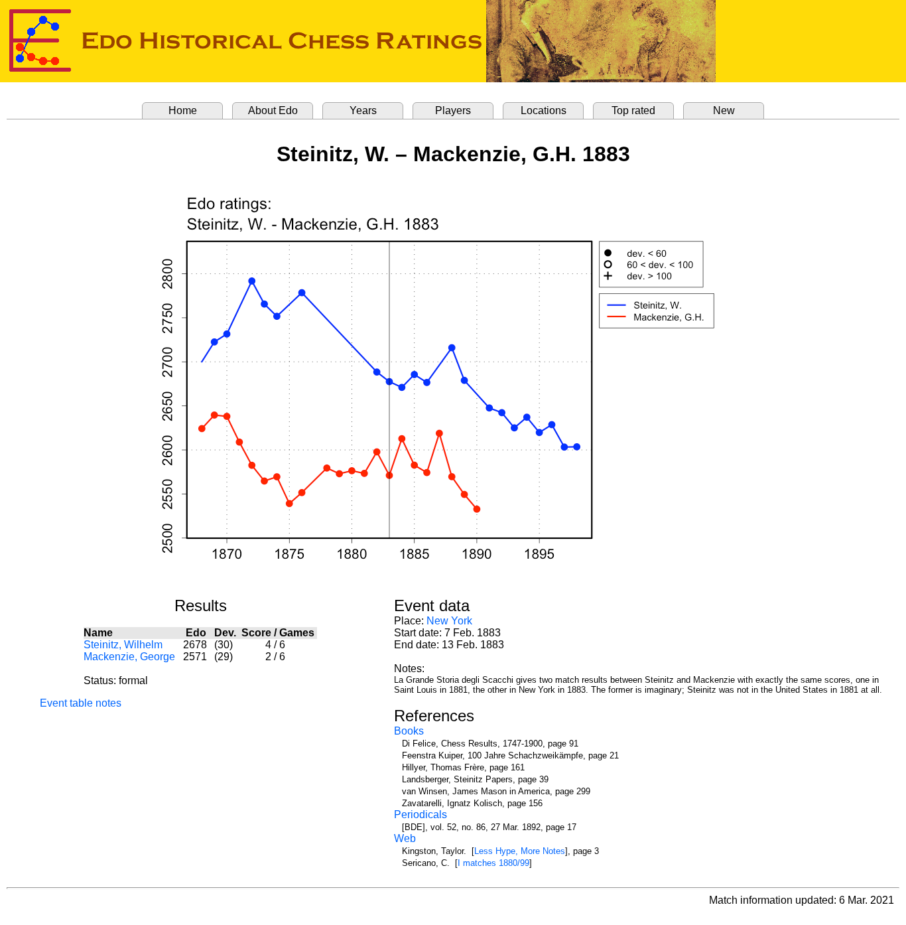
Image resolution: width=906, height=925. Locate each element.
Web (405, 838)
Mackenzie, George (129, 656)
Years (363, 110)
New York (449, 620)
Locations (543, 110)
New (724, 110)
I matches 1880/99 (493, 863)
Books (409, 731)
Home (182, 110)
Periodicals (420, 814)
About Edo (273, 110)
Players (453, 110)
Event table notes (80, 703)
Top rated (633, 110)
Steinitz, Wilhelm (123, 644)
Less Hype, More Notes (519, 851)
